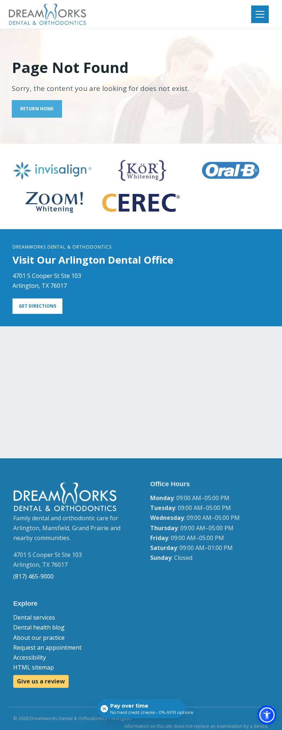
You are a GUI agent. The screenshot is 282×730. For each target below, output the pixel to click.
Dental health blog (39, 627)
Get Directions (37, 306)
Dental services (34, 617)
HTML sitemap (33, 667)
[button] (267, 715)
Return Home (37, 109)
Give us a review (41, 681)
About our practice (39, 638)
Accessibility (29, 657)
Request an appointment (47, 647)
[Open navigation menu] (260, 14)
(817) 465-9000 (33, 576)
